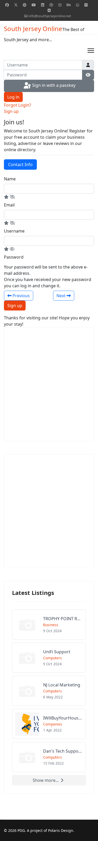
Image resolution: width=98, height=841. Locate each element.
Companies (52, 724)
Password (14, 257)
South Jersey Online (33, 29)
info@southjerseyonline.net (49, 16)
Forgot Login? (17, 105)
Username (14, 231)
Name (10, 179)
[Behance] (69, 4)
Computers (52, 657)
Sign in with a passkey (53, 85)
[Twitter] (16, 4)
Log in (13, 97)
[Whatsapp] (77, 4)
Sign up (11, 111)
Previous (20, 295)
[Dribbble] (51, 4)
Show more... (46, 780)
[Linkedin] (42, 4)
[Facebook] (7, 4)
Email (9, 205)
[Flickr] (86, 4)
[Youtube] (34, 4)
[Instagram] (59, 4)
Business (50, 624)
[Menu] (91, 50)
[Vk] (49, 10)
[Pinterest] (24, 4)
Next (61, 295)
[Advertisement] (49, 384)
